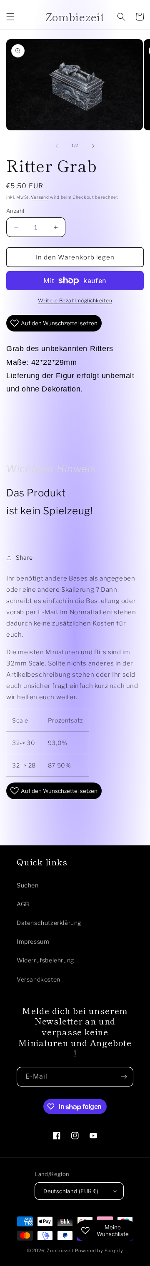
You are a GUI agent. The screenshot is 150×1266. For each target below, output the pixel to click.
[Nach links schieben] (57, 146)
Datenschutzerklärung (49, 922)
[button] (10, 16)
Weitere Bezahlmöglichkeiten (75, 300)
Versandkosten (38, 979)
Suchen (28, 885)
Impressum (33, 941)
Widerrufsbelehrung (45, 960)
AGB (23, 903)
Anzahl (15, 210)
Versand (40, 196)
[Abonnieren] (124, 1077)
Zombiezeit (60, 1251)
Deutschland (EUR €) (71, 1191)
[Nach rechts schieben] (93, 146)
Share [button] (24, 557)
